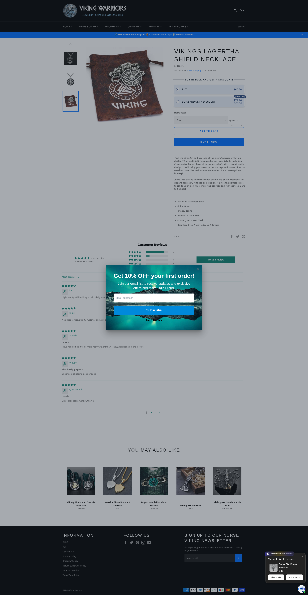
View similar (276, 577)
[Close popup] (302, 556)
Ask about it (294, 577)
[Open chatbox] (301, 589)
